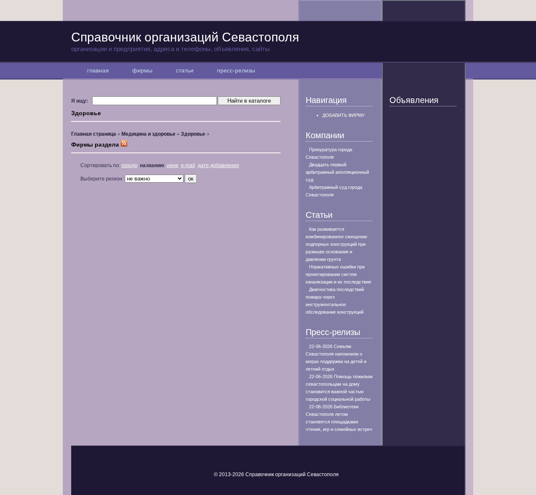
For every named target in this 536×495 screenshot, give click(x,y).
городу (129, 165)
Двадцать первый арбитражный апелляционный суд (337, 172)
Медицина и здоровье (148, 134)
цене (172, 165)
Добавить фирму (343, 115)
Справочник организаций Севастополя (185, 41)
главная (98, 70)
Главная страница (93, 134)
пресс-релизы (236, 70)
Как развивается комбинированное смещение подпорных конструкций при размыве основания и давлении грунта (336, 244)
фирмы (142, 70)
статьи (185, 70)
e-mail (188, 165)
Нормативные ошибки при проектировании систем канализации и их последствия (338, 274)
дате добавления (218, 165)
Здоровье (193, 134)
